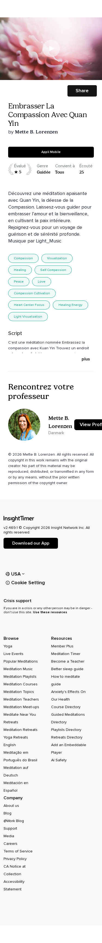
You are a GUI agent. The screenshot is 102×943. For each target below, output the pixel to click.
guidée (43, 172)
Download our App (30, 543)
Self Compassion (53, 270)
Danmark (56, 432)
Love (41, 282)
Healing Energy (70, 305)
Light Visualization (28, 317)
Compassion (23, 258)
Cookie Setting (28, 583)
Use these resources (50, 612)
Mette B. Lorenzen (36, 132)
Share (82, 91)
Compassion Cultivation (32, 293)
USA (16, 574)
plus (86, 359)
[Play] (51, 48)
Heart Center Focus (29, 305)
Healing (20, 270)
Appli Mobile (51, 152)
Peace (19, 282)
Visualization (57, 258)
